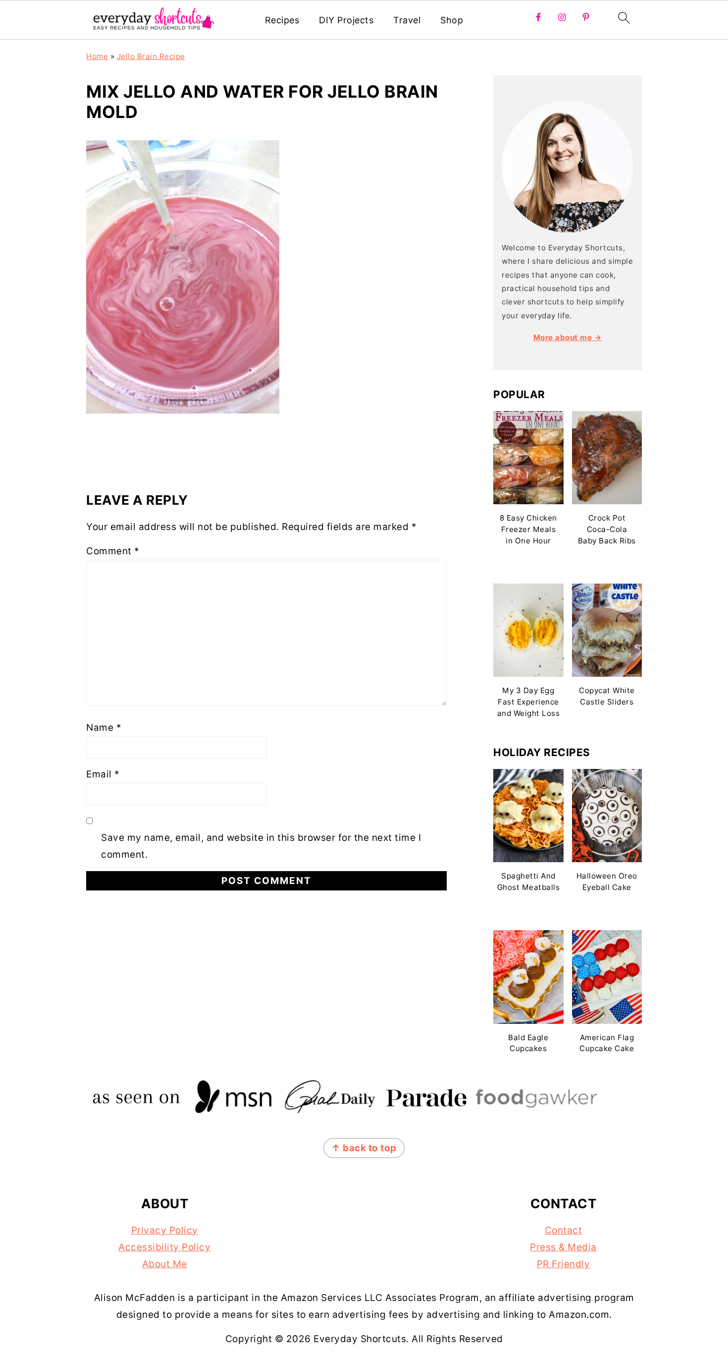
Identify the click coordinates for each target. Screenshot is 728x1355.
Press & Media (563, 1247)
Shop (451, 20)
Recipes (282, 20)
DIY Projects (346, 20)
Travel (406, 20)
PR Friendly (563, 1264)
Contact (563, 1230)
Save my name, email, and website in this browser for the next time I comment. (261, 846)
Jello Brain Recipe (151, 56)
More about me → (567, 337)
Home (97, 56)
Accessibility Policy (164, 1247)
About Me (164, 1264)
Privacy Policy (164, 1230)
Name (103, 727)
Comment (113, 551)
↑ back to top (364, 1148)
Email (103, 774)
